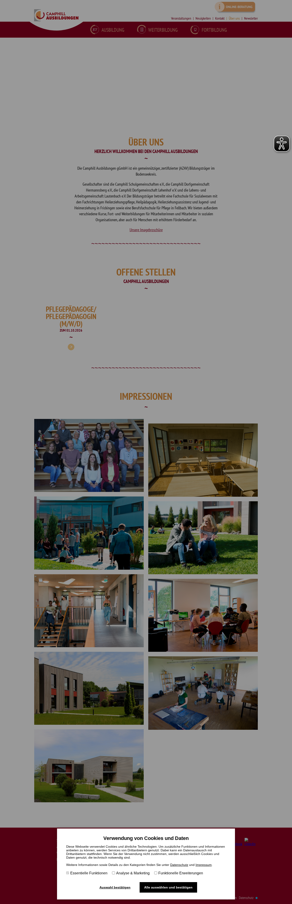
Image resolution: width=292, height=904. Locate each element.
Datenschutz (179, 865)
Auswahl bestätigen (114, 887)
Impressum (204, 865)
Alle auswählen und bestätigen (168, 887)
